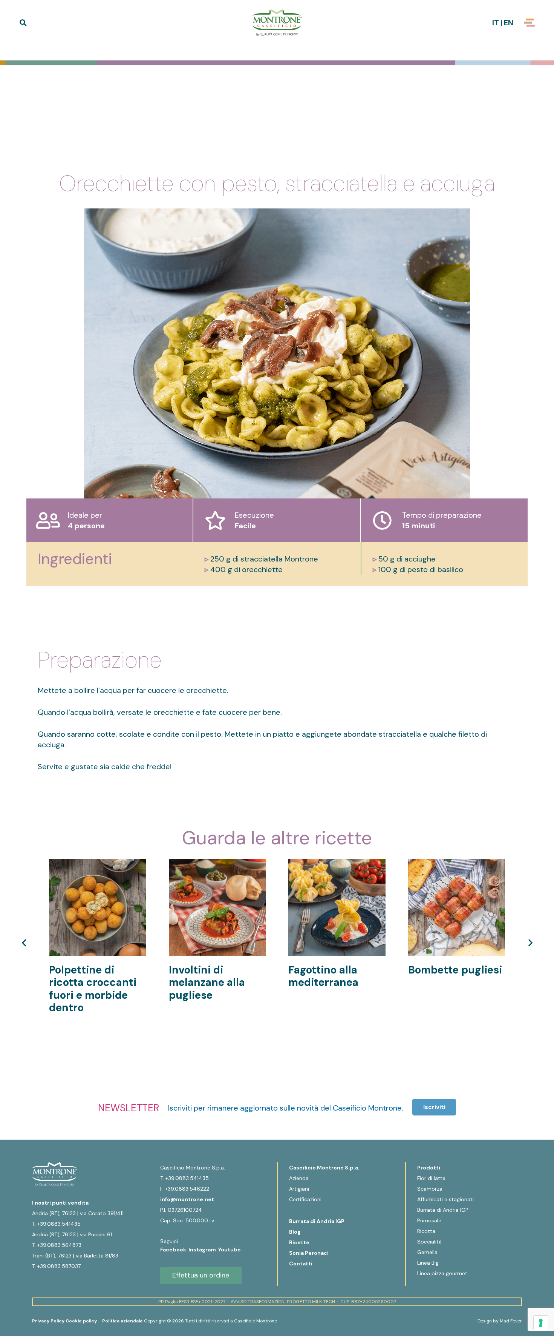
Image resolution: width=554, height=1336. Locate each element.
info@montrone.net (187, 1199)
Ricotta (426, 1231)
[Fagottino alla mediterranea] (337, 864)
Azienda (299, 1178)
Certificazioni (305, 1199)
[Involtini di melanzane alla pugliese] (217, 864)
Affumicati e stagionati (445, 1199)
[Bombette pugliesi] (456, 864)
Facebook (174, 1249)
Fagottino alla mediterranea (323, 976)
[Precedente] (24, 943)
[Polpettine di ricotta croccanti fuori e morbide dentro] (97, 864)
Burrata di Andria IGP (316, 1221)
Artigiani (299, 1188)
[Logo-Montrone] (277, 22)
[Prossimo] (529, 943)
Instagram (203, 1249)
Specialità (429, 1241)
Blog (295, 1231)
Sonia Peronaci (309, 1253)
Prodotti (428, 1167)
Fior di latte (431, 1178)
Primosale (429, 1220)
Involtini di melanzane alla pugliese (207, 982)
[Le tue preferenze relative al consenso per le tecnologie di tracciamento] (541, 1323)
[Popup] (529, 22)
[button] (23, 22)
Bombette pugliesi (455, 970)
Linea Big (428, 1262)
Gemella (427, 1252)
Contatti (300, 1263)
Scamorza (429, 1188)
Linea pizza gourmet (442, 1273)
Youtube (229, 1249)
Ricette (299, 1242)
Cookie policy (81, 1321)
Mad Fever (511, 1321)
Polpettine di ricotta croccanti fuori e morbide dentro (92, 989)
